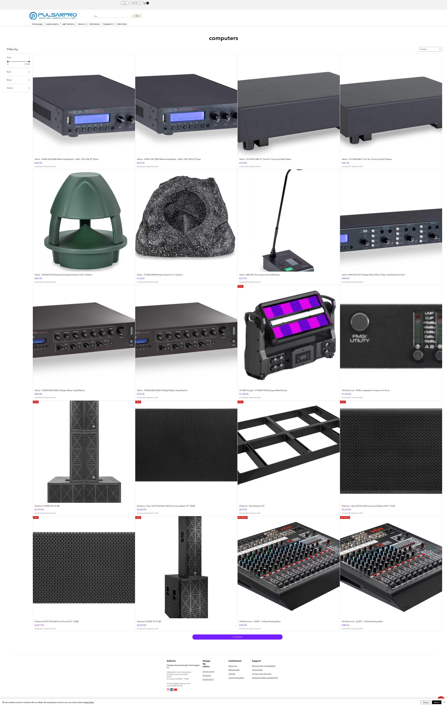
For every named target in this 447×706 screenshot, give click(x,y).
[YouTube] (175, 689)
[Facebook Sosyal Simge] (171, 689)
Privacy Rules (89, 702)
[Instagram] (168, 689)
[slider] (7, 61)
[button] (136, 3)
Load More (237, 637)
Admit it (436, 702)
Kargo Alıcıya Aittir (50, 166)
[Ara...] (136, 16)
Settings (426, 702)
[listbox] (136, 3)
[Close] (444, 702)
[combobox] (430, 49)
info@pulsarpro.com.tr (181, 683)
